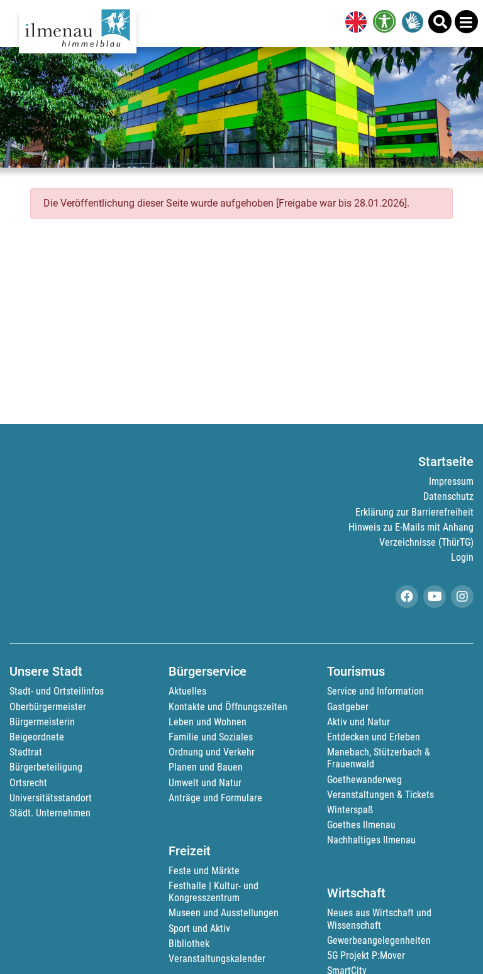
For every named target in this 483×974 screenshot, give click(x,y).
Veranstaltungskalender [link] (217, 959)
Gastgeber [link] (348, 707)
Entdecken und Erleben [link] (373, 737)
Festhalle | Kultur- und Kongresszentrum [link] (213, 892)
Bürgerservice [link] (208, 671)
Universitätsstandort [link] (50, 798)
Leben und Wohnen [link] (208, 722)
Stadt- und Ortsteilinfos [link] (56, 691)
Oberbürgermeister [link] (47, 707)
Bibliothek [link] (189, 944)
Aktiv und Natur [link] (358, 722)
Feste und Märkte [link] (204, 871)
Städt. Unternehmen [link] (50, 813)
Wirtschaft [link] (356, 893)
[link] (353, 23)
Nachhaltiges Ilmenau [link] (371, 840)
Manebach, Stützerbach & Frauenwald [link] (378, 758)
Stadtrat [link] (25, 752)
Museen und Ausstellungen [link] (224, 913)
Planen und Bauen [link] (206, 767)
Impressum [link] (451, 481)
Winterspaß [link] (350, 810)
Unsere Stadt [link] (45, 671)
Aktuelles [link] (187, 691)
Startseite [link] (446, 461)
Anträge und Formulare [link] (215, 798)
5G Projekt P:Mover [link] (366, 955)
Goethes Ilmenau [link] (361, 825)
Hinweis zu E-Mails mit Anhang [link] (411, 527)
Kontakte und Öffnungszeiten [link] (228, 707)
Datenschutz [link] (448, 496)
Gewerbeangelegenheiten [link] (379, 940)
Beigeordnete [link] (36, 737)
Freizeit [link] (190, 850)
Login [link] (462, 557)
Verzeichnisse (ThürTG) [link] (426, 542)
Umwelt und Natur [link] (205, 783)
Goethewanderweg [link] (364, 780)
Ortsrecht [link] (28, 783)
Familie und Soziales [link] (211, 737)
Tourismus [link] (356, 671)
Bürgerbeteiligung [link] (45, 767)
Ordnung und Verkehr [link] (212, 752)
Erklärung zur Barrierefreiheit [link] (414, 512)
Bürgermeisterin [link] (42, 722)
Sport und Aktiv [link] (199, 928)
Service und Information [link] (375, 691)
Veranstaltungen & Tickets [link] (380, 795)
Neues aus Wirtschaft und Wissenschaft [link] (379, 919)
